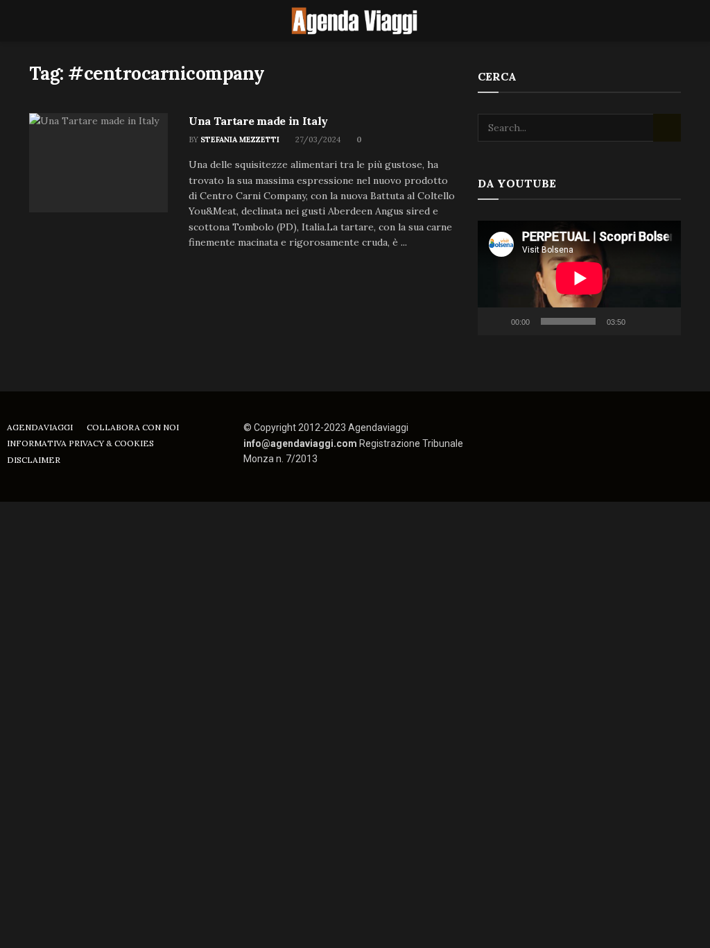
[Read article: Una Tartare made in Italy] (98, 162)
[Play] (496, 321)
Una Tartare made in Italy (258, 121)
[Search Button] (675, 21)
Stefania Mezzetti (239, 139)
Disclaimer (33, 460)
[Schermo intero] (663, 321)
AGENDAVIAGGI (40, 427)
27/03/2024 (316, 139)
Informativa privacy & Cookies (80, 443)
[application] (579, 278)
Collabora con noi (133, 427)
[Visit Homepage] (355, 21)
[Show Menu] (35, 21)
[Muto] (639, 321)
